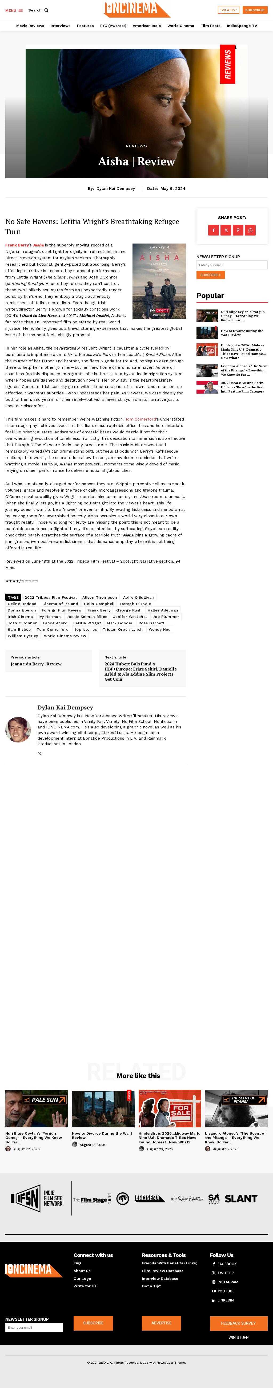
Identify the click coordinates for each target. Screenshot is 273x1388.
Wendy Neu (160, 629)
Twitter (226, 1273)
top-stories (86, 629)
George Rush (129, 610)
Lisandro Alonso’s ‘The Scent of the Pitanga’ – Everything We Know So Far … (244, 370)
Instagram (228, 1282)
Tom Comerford (140, 419)
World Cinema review (65, 636)
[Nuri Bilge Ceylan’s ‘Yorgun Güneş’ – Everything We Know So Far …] (207, 315)
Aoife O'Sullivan (138, 597)
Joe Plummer (166, 616)
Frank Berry (99, 610)
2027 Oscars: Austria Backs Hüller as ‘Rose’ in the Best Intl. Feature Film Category (242, 387)
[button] (39, 10)
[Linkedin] (214, 1300)
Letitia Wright (87, 623)
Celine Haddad (22, 604)
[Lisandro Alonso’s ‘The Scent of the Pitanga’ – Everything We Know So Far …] (207, 370)
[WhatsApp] (250, 230)
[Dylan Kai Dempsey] (18, 729)
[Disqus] (95, 839)
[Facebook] (213, 230)
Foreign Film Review (62, 610)
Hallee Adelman (163, 610)
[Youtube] (214, 1291)
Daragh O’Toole (135, 604)
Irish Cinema (20, 616)
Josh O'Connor (22, 623)
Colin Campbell (99, 604)
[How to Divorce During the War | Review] (207, 332)
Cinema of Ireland (60, 604)
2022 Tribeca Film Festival (51, 597)
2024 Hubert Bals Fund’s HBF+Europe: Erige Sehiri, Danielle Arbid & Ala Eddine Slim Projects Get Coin (141, 671)
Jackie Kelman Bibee (87, 616)
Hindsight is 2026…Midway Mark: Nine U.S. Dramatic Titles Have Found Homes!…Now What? (243, 351)
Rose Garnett (151, 623)
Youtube (226, 1291)
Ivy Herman (50, 616)
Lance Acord (55, 623)
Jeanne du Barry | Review (36, 663)
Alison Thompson (99, 597)
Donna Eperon (22, 610)
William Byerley (23, 636)
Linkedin (226, 1300)
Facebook (227, 1264)
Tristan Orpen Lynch (123, 629)
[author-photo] (8, 1149)
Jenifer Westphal (130, 616)
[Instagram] (214, 1282)
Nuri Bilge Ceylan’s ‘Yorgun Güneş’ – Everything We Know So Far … (243, 316)
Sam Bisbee (19, 629)
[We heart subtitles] (137, 9)
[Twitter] (40, 753)
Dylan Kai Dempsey (116, 188)
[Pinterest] (238, 230)
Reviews (136, 146)
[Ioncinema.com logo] (34, 1270)
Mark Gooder (120, 623)
